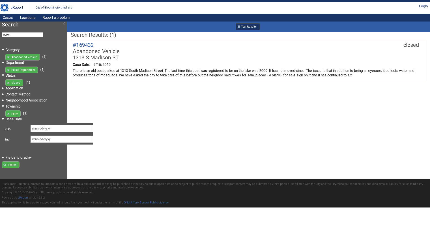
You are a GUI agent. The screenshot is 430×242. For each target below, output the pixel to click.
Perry (14, 113)
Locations (27, 17)
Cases (8, 17)
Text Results (249, 26)
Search (12, 164)
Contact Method (18, 94)
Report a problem (56, 17)
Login (423, 6)
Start (8, 128)
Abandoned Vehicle (24, 57)
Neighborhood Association (26, 100)
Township (13, 106)
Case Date (14, 119)
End (7, 139)
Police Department (23, 69)
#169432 (83, 45)
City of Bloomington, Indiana (54, 7)
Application (14, 88)
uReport (17, 7)
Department (15, 62)
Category (13, 50)
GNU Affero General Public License (146, 202)
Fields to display (19, 157)
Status (11, 75)
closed (15, 82)
